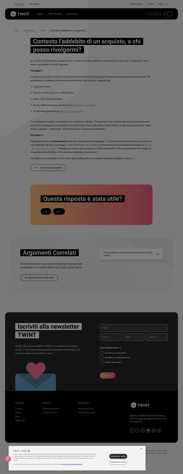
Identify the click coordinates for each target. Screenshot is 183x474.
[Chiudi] (141, 448)
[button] (8, 458)
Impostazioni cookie (118, 462)
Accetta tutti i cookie (118, 456)
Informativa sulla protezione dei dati (71, 464)
